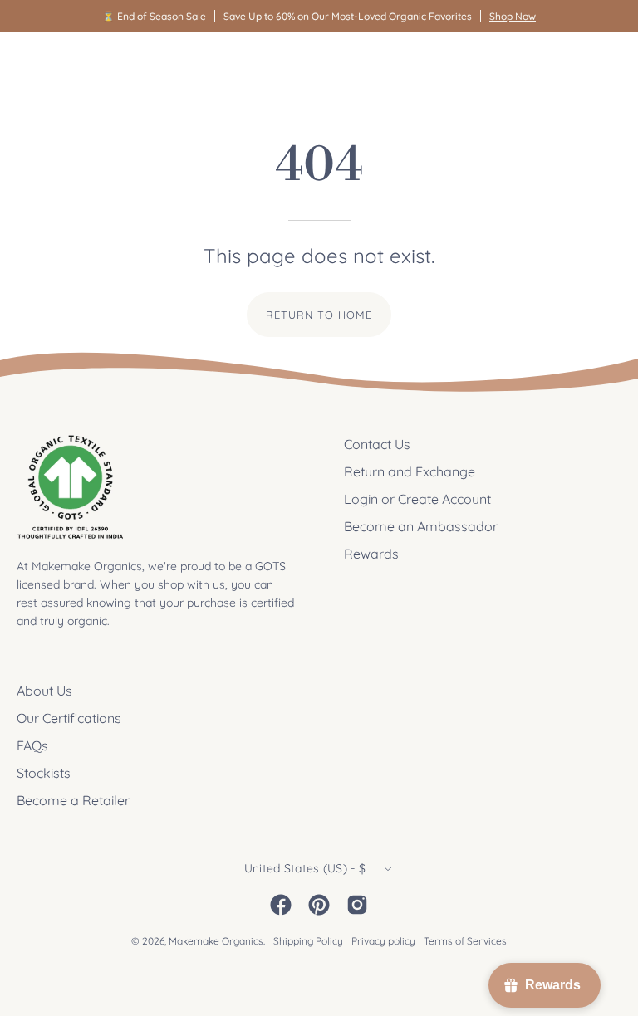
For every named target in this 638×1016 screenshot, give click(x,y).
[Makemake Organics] (75, 63)
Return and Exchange (409, 471)
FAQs (32, 745)
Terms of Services (465, 941)
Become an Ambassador (421, 526)
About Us (44, 690)
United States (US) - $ (305, 868)
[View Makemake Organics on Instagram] (357, 904)
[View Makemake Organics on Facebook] (280, 904)
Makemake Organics (216, 941)
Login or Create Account (417, 499)
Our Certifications (69, 718)
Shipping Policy (308, 941)
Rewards (371, 553)
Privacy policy (383, 941)
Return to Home (318, 314)
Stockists (44, 772)
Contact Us (377, 444)
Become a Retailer (73, 800)
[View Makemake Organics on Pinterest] (319, 904)
